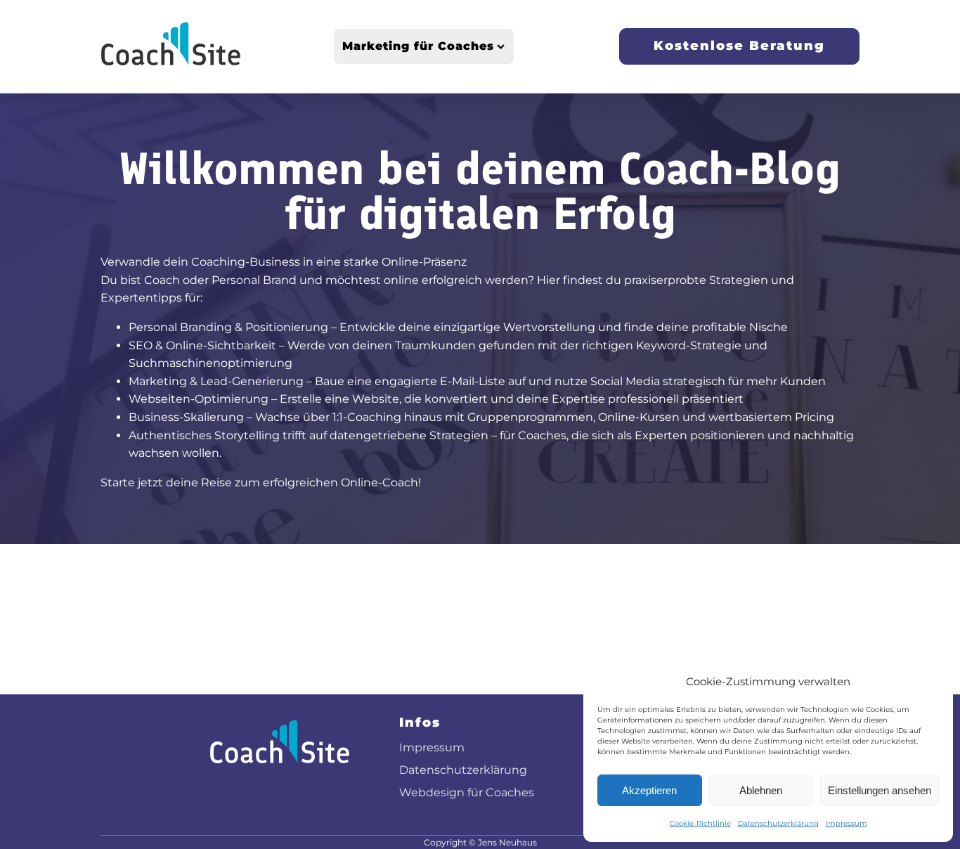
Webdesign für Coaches (466, 792)
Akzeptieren (649, 790)
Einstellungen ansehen (879, 790)
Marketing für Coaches (418, 46)
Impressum (846, 823)
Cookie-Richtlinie (700, 823)
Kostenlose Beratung (739, 45)
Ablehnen (760, 790)
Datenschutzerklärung (778, 823)
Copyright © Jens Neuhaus (480, 842)
